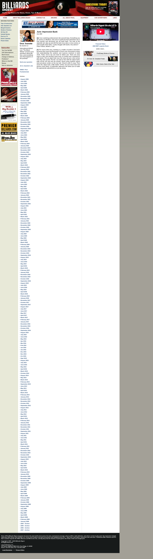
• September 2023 (25, 154)
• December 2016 (25, 324)
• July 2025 (23, 107)
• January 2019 (24, 272)
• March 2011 (24, 444)
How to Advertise (7, 65)
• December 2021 (25, 197)
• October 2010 (24, 455)
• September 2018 (25, 281)
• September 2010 (25, 457)
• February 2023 (25, 167)
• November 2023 (25, 150)
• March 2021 (24, 216)
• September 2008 (25, 504)
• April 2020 (23, 240)
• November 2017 (25, 300)
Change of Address (8, 56)
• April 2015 (23, 369)
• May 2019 (23, 264)
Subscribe (5, 48)
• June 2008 (23, 510)
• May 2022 (23, 186)
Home (5, 17)
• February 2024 (25, 143)
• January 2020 (24, 246)
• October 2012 (24, 403)
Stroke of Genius (6, 30)
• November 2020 (25, 225)
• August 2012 (24, 407)
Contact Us (40, 17)
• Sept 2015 (23, 358)
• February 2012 (25, 420)
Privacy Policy (20, 550)
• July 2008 (23, 508)
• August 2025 (24, 105)
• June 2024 (23, 135)
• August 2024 (24, 130)
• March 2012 (24, 418)
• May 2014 (23, 377)
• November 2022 (25, 173)
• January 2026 (24, 94)
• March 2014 (24, 379)
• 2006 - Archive (25, 528)
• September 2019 (25, 255)
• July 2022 (23, 182)
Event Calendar (5, 38)
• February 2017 (25, 319)
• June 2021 (23, 210)
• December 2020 (25, 223)
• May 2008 (23, 513)
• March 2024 (24, 141)
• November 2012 (25, 401)
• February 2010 (25, 472)
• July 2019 (23, 259)
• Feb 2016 (23, 345)
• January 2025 (24, 120)
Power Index (5, 40)
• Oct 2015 (23, 356)
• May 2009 (23, 491)
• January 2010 (24, 474)
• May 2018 (23, 289)
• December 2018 (25, 274)
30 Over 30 (4, 32)
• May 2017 (23, 313)
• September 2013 (25, 384)
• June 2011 (23, 437)
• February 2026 (25, 92)
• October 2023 (24, 152)
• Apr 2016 (23, 341)
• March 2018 (24, 294)
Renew (4, 63)
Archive (54, 17)
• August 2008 (24, 506)
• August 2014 (24, 375)
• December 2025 (25, 96)
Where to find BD (7, 61)
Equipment (84, 17)
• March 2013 (24, 392)
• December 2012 (25, 399)
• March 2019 (24, 268)
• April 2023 (23, 163)
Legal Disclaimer (7, 550)
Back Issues (5, 54)
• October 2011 (24, 429)
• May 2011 (23, 440)
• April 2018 (23, 291)
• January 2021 (24, 221)
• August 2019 (24, 257)
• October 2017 (24, 302)
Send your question (26, 62)
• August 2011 (24, 433)
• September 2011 (25, 431)
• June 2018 (23, 287)
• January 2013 (24, 397)
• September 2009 (25, 483)
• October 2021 (24, 201)
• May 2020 (23, 238)
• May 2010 (23, 465)
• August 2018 (24, 283)
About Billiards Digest (21, 17)
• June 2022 (23, 184)
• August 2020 (24, 231)
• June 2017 (23, 311)
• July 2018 (23, 285)
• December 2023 (25, 148)
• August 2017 (24, 306)
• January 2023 (24, 169)
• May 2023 (23, 160)
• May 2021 (23, 212)
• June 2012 (23, 412)
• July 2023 (23, 158)
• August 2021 (24, 206)
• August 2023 (24, 156)
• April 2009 (23, 493)
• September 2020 (25, 229)
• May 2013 (23, 388)
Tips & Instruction (6, 23)
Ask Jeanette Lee (6, 25)
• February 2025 (25, 118)
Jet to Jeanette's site (26, 66)
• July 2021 (23, 208)
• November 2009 (25, 478)
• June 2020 (23, 236)
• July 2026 (23, 81)
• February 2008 (25, 519)
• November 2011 (25, 427)
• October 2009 (24, 480)
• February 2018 (25, 296)
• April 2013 (23, 390)
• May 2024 (23, 137)
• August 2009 (24, 485)
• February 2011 (24, 446)
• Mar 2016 (23, 343)
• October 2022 (24, 176)
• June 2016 (23, 337)
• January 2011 (24, 448)
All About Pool (69, 17)
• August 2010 (24, 459)
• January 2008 (24, 521)
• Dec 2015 (23, 352)
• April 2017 (23, 315)
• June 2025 (23, 109)
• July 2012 (23, 410)
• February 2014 (25, 382)
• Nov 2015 (23, 354)
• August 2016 (24, 332)
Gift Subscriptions (7, 52)
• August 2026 (24, 79)
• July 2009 (23, 487)
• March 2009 (24, 495)
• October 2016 (24, 328)
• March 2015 (24, 371)
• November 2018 (25, 276)
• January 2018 (24, 298)
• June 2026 (23, 83)
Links (115, 17)
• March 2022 (24, 191)
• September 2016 (25, 330)
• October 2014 (24, 373)
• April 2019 (23, 266)
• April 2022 (23, 188)
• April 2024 (23, 139)
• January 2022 (24, 195)
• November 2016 (25, 326)
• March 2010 (24, 470)
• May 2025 (23, 111)
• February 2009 (25, 498)
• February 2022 (25, 193)
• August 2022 (24, 180)
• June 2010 (23, 463)
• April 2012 (23, 416)
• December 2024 (25, 122)
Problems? (5, 59)
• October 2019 (24, 253)
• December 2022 (25, 171)
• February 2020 (25, 244)
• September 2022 (25, 178)
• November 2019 (25, 251)
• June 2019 (23, 261)
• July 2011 (23, 435)
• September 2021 (25, 203)
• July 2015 (23, 362)
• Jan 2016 (23, 347)
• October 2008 (24, 502)
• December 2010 (25, 450)
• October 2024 (24, 126)
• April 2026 (23, 87)
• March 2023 (24, 165)
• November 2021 (25, 199)
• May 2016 (23, 339)
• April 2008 (23, 515)
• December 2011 (25, 425)
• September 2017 (25, 304)
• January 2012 (24, 422)
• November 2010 (25, 452)
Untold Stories (5, 34)
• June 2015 (23, 364)
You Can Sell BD (7, 50)
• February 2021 (25, 218)
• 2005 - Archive (25, 525)
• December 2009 (25, 476)
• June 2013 (23, 386)
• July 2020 (23, 233)
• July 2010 (23, 461)
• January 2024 (24, 145)
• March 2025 (24, 115)
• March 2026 (24, 90)
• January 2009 (24, 500)
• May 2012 (23, 414)
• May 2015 (23, 367)
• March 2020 (24, 242)
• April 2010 (23, 467)
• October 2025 (24, 100)
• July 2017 (23, 309)
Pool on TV (4, 36)
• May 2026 (23, 85)
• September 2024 (25, 128)
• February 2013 (25, 394)
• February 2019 (25, 270)
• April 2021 (23, 214)
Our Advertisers (100, 17)
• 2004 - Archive (25, 523)
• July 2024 (23, 133)
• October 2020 (24, 227)
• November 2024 (25, 124)
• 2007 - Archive (25, 530)
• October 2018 (24, 279)
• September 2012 (25, 405)
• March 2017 (24, 317)
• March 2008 (24, 517)
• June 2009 (23, 489)
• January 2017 (24, 321)
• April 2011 (23, 442)
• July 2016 (23, 334)
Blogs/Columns (6, 28)
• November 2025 (25, 98)
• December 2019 (25, 249)
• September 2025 (25, 103)
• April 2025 (23, 113)
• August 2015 (24, 360)
